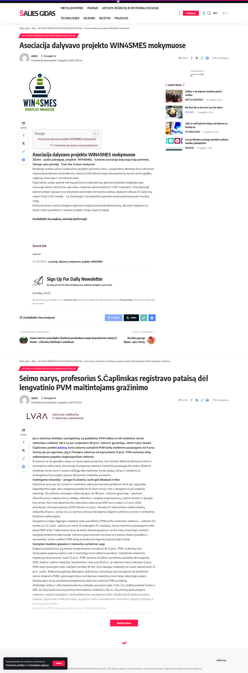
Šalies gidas (37, 13)
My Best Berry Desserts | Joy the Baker (204, 107)
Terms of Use (70, 299)
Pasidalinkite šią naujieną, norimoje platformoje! (76, 145)
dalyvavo (63, 261)
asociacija (53, 261)
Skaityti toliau (124, 623)
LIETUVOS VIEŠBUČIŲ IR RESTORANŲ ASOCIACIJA (49, 35)
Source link (40, 245)
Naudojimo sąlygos (39, 665)
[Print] (207, 58)
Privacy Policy (126, 299)
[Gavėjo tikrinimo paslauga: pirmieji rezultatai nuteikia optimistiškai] (174, 144)
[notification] (204, 13)
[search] (209, 13)
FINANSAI (189, 148)
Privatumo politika (15, 665)
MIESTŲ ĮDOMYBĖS (194, 99)
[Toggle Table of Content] (94, 134)
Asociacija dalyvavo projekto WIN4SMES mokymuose (67, 138)
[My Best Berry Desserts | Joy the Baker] (174, 112)
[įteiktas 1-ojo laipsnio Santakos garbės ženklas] (174, 96)
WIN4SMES (97, 261)
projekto (86, 261)
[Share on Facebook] (191, 58)
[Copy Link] (202, 58)
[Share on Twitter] (196, 58)
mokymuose (75, 261)
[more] (179, 13)
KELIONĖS (189, 112)
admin (34, 55)
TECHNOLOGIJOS (192, 132)
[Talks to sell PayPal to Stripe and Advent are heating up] (174, 128)
